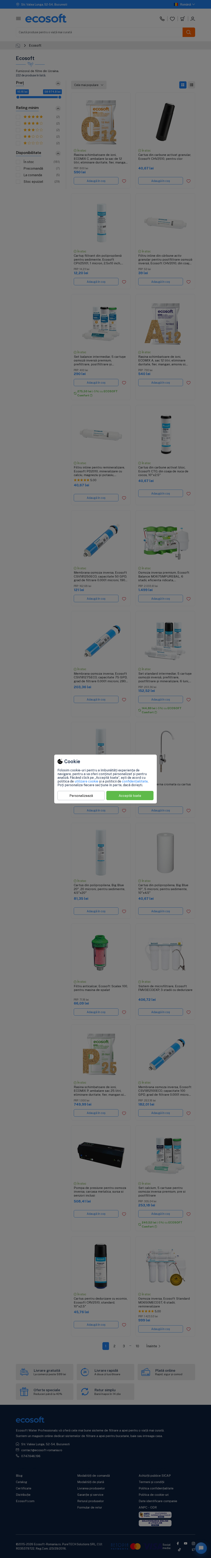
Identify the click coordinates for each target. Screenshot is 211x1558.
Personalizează (81, 796)
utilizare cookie (86, 781)
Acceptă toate (130, 796)
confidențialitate (135, 781)
